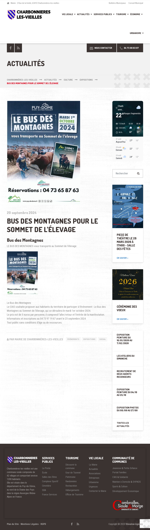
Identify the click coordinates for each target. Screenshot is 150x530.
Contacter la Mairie (97, 491)
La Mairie (93, 464)
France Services (49, 494)
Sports (115, 486)
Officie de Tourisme (74, 494)
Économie (135, 14)
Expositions (89, 339)
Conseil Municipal (135, 3)
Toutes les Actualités (123, 424)
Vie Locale (67, 14)
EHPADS (137, 481)
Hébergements (72, 490)
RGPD (43, 524)
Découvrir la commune (70, 466)
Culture (124, 486)
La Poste (46, 468)
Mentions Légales (30, 524)
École (44, 472)
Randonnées (71, 481)
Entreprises (94, 477)
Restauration (71, 485)
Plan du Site (13, 524)
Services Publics (103, 14)
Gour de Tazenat (73, 472)
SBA (44, 490)
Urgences (93, 486)
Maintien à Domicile (121, 481)
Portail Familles (119, 472)
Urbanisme (135, 33)
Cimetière (46, 485)
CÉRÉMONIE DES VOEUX (127, 308)
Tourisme (121, 14)
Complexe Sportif (50, 481)
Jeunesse (116, 468)
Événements (73, 339)
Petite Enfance (130, 468)
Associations (94, 473)
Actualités (83, 14)
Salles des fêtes (49, 477)
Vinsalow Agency (134, 524)
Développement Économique (125, 491)
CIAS (114, 477)
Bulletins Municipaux (117, 3)
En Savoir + (122, 258)
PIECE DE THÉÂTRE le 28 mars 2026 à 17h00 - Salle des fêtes (127, 242)
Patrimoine (70, 477)
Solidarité (123, 477)
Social (102, 339)
